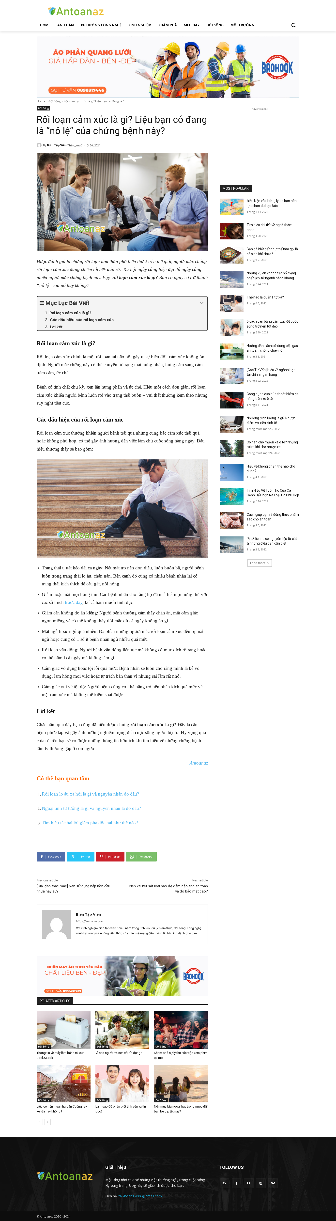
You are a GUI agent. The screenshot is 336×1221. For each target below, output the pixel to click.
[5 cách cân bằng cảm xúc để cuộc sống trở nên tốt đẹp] (232, 327)
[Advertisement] (259, 142)
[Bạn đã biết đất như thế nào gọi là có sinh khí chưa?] (232, 255)
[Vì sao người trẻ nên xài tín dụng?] (122, 1030)
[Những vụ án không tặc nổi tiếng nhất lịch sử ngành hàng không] (232, 279)
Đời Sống (54, 101)
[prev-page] (40, 1122)
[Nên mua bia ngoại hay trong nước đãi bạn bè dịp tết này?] (181, 1083)
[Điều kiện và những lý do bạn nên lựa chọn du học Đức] (232, 207)
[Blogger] (224, 1183)
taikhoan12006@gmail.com (140, 1196)
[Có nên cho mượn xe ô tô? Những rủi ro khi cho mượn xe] (232, 448)
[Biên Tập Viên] (40, 145)
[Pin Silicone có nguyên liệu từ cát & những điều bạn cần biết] (232, 544)
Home (41, 101)
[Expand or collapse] (202, 303)
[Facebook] (236, 1183)
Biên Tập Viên (57, 145)
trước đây (73, 602)
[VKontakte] (273, 1183)
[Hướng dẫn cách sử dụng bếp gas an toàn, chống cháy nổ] (232, 352)
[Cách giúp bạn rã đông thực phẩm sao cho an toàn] (232, 520)
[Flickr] (248, 1183)
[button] (293, 25)
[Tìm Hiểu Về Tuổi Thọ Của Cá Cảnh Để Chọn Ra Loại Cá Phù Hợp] (232, 496)
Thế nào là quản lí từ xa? (265, 297)
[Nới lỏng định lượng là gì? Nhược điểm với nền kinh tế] (232, 424)
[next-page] (48, 1122)
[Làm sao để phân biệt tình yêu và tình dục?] (122, 1083)
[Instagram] (261, 1183)
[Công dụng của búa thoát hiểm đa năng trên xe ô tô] (232, 400)
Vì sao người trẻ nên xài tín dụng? (118, 1053)
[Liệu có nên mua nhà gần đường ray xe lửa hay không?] (64, 1083)
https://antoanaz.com (90, 921)
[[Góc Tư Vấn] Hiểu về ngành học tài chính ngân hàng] (232, 376)
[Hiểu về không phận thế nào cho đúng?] (232, 472)
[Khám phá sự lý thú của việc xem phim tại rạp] (181, 1030)
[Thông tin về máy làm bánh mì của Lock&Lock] (64, 1030)
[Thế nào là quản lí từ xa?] (232, 303)
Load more (258, 563)
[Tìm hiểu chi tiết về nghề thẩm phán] (232, 231)
